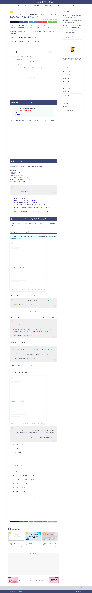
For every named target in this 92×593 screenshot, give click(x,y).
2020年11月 (67, 91)
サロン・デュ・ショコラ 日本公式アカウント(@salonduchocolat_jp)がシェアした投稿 (30, 289)
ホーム (19, 5)
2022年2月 (67, 74)
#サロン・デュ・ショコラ (18, 349)
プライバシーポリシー (49, 5)
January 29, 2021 (31, 358)
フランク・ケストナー (23, 69)
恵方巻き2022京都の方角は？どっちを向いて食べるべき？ (73, 31)
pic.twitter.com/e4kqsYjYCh (41, 331)
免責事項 (20, 591)
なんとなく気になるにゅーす (46, 2)
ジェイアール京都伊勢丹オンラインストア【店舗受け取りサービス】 (31, 211)
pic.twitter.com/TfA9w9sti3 (47, 300)
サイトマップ (61, 5)
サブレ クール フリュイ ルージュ (26, 65)
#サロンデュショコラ (29, 349)
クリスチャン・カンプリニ (24, 64)
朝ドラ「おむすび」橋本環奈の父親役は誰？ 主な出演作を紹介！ (73, 16)
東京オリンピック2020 (70, 110)
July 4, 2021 (30, 304)
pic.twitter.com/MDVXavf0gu (46, 354)
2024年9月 (67, 71)
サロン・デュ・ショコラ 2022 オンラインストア (26, 200)
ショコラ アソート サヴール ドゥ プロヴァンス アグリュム (32, 67)
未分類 (11, 11)
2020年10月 (68, 95)
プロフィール (27, 5)
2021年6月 (67, 88)
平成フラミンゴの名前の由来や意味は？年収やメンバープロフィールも (73, 26)
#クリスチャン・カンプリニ (46, 349)
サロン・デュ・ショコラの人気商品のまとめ (28, 61)
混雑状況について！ (22, 59)
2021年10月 (68, 81)
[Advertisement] (33, 88)
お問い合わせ (37, 5)
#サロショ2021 (37, 349)
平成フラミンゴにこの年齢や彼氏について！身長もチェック (73, 21)
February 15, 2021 (28, 335)
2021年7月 (67, 85)
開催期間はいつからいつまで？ (24, 56)
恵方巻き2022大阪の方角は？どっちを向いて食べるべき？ (73, 37)
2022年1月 (67, 78)
